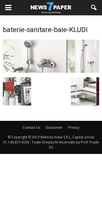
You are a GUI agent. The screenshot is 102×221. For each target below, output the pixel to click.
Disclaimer (54, 127)
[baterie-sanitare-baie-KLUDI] (51, 71)
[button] (94, 7)
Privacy (73, 127)
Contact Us (31, 127)
